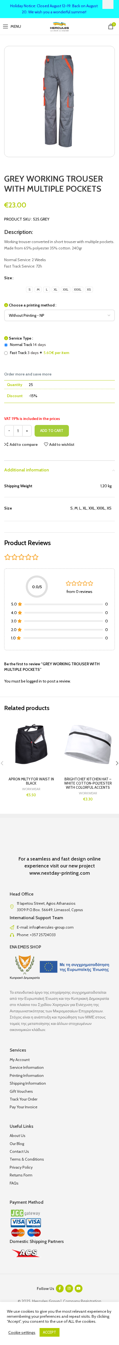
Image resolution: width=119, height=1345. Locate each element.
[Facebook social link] (60, 1288)
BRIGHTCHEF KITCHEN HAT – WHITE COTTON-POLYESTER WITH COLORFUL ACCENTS (88, 783)
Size (8, 277)
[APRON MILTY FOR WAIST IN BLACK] (31, 745)
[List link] (59, 927)
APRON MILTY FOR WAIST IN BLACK (31, 781)
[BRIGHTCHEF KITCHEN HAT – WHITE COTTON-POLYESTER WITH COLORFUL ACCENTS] (88, 745)
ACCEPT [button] (49, 1332)
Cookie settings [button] (21, 1332)
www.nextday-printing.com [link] (59, 873)
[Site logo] (59, 25)
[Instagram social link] (69, 1288)
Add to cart (51, 430)
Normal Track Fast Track (39, 348)
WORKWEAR (31, 789)
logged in (34, 681)
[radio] (29, 289)
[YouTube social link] (78, 1288)
